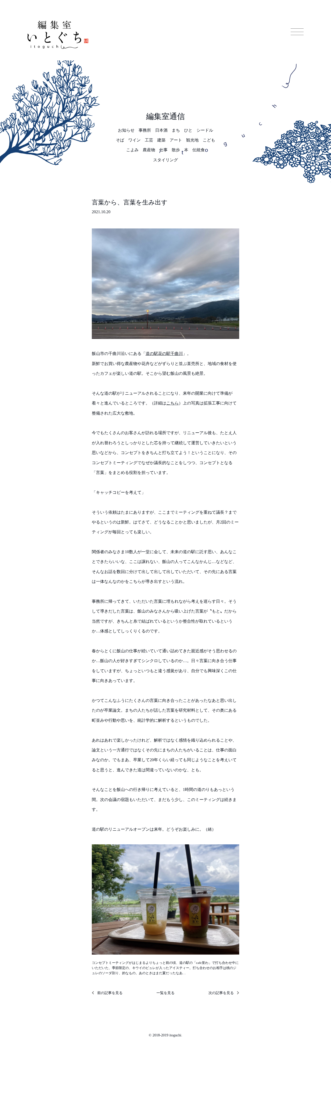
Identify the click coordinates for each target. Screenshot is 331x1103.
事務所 (145, 130)
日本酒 (161, 130)
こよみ (132, 150)
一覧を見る (165, 993)
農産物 (149, 150)
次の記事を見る (221, 993)
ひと (188, 130)
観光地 (192, 140)
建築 (161, 140)
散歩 (176, 150)
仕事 (163, 150)
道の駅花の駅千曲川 (164, 353)
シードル (205, 130)
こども (209, 140)
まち (176, 130)
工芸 (149, 140)
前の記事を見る (110, 993)
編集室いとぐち (57, 35)
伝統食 (198, 150)
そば (120, 140)
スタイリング (165, 160)
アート (176, 140)
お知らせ (126, 130)
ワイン (134, 140)
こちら (172, 403)
